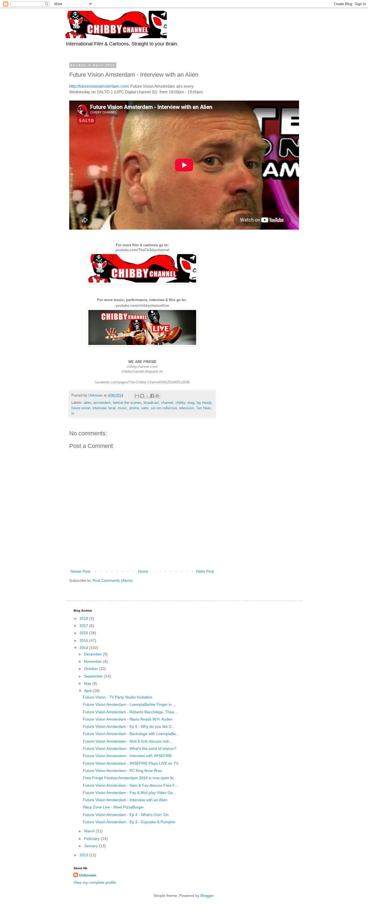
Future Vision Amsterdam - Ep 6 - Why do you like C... (129, 726)
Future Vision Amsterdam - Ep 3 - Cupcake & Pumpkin (129, 822)
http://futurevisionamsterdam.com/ (99, 86)
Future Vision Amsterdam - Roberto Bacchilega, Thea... (130, 712)
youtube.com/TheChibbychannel (142, 250)
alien (87, 403)
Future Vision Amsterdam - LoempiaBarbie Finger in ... (129, 704)
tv (72, 413)
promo (134, 408)
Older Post (205, 571)
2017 (84, 625)
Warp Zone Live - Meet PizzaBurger (113, 807)
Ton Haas (203, 408)
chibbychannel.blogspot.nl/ (142, 371)
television (186, 408)
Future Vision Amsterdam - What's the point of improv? (129, 748)
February (92, 838)
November (93, 661)
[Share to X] (147, 395)
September (94, 676)
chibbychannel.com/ (142, 367)
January (91, 846)
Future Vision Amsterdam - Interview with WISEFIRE (127, 756)
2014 (84, 648)
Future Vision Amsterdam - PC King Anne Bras (122, 770)
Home (143, 571)
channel (167, 403)
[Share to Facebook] (152, 395)
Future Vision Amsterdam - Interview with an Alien (125, 800)
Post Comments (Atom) (113, 580)
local (112, 408)
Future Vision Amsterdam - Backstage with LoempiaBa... (131, 734)
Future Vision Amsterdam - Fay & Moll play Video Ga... (129, 792)
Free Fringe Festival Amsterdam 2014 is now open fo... (130, 778)
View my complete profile (95, 882)
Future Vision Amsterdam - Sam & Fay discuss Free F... (130, 785)
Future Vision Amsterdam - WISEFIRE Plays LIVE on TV (130, 763)
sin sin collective (164, 408)
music (122, 408)
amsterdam (102, 403)
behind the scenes (127, 403)
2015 (84, 640)
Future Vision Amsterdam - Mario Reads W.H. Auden (127, 719)
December (93, 654)
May (88, 683)
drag (191, 403)
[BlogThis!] (142, 395)
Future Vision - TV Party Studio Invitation (117, 697)
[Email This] (137, 395)
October (91, 668)
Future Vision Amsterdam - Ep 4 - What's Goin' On (126, 814)
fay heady (203, 403)
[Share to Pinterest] (157, 395)
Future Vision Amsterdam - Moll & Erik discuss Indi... (127, 741)
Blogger (206, 895)
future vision (81, 408)
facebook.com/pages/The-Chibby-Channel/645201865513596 (142, 382)
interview (99, 408)
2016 (84, 633)
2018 (84, 618)
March (90, 831)
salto (145, 408)
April (88, 691)
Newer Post (80, 571)
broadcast (151, 403)
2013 (84, 855)
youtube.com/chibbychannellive (142, 306)
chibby (180, 403)
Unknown (87, 875)
